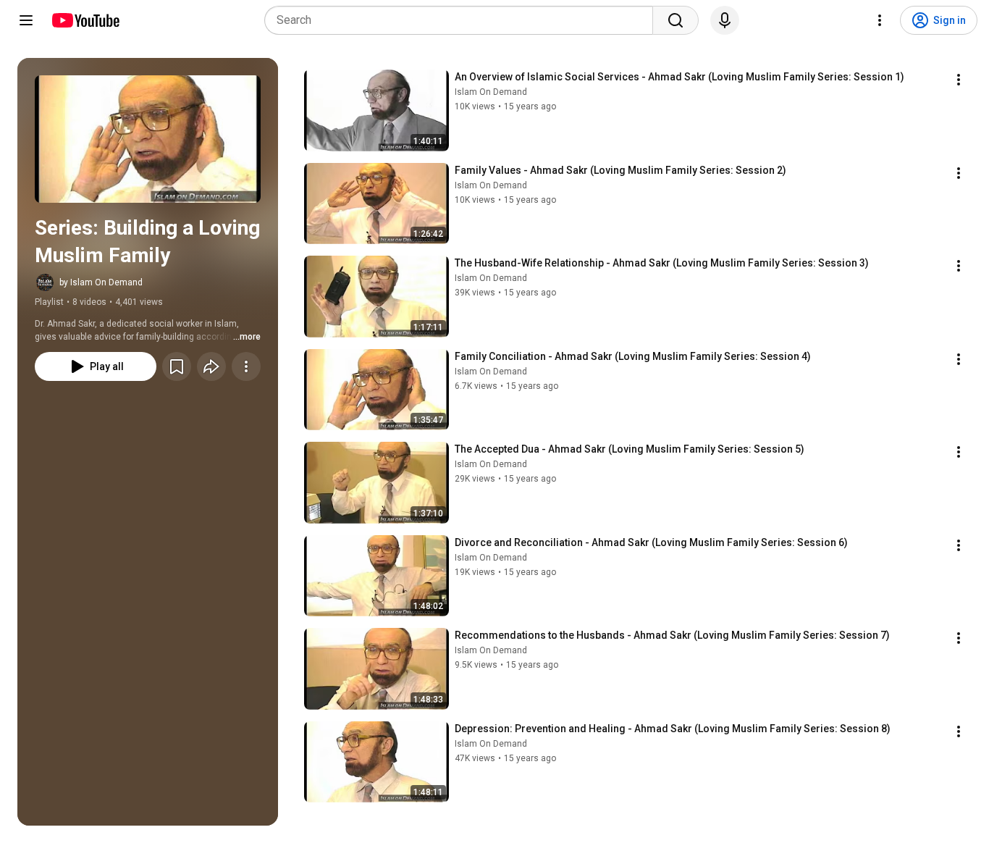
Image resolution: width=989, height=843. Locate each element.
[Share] (211, 366)
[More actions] (246, 366)
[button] (148, 139)
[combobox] (463, 20)
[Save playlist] (176, 366)
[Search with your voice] (724, 20)
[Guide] (26, 20)
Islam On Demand (491, 92)
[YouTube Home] (85, 20)
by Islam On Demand (101, 282)
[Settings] (879, 20)
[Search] (675, 20)
